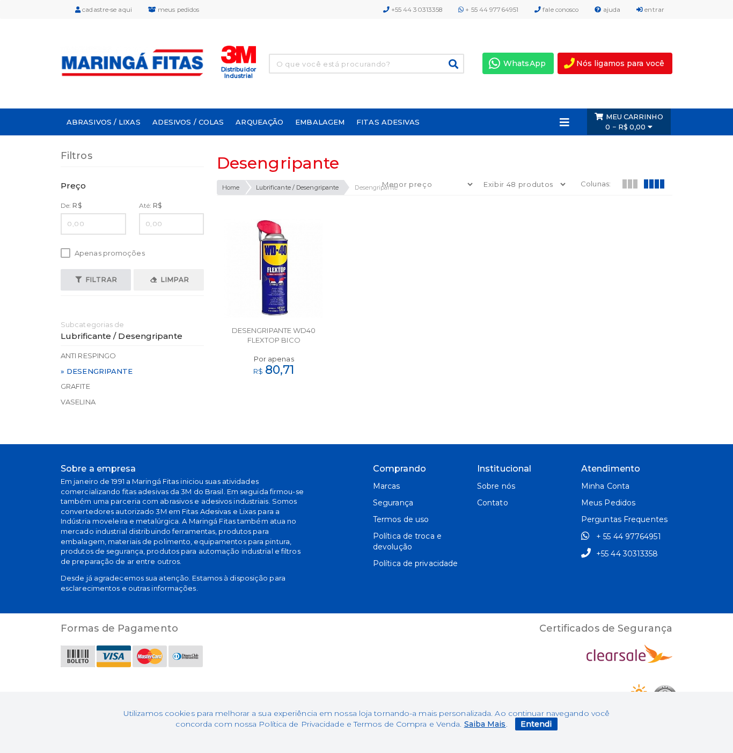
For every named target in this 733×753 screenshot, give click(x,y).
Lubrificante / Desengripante (297, 187)
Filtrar (101, 280)
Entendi (536, 724)
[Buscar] (453, 64)
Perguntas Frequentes (624, 519)
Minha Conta (605, 486)
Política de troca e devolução (407, 541)
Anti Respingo (88, 355)
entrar (653, 9)
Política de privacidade (415, 563)
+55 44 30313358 (416, 9)
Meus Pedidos (608, 503)
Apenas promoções (109, 253)
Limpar (174, 280)
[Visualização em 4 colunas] (653, 182)
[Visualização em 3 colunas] (629, 182)
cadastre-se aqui (106, 9)
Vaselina (78, 401)
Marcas (386, 486)
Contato (492, 503)
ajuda (611, 9)
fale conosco (559, 9)
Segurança (393, 503)
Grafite (75, 386)
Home (230, 187)
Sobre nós (496, 486)
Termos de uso (401, 519)
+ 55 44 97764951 (491, 9)
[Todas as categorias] (564, 121)
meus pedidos (177, 9)
